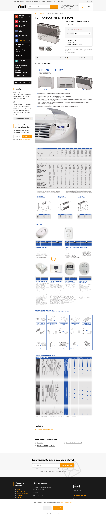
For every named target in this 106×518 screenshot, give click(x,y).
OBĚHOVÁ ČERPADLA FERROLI (21, 71)
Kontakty (60, 1)
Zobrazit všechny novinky (22, 118)
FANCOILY (22, 40)
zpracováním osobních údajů (50, 468)
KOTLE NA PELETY (22, 26)
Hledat (54, 7)
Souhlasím (58, 508)
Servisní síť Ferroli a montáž (33, 1)
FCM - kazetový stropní (20, 50)
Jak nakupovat (21, 491)
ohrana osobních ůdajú (66, 502)
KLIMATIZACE (23, 36)
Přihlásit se (26, 136)
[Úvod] (20, 7)
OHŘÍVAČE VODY (22, 61)
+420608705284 (69, 7)
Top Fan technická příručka (45, 430)
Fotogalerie (20, 495)
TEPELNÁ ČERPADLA (22, 31)
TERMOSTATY (19, 76)
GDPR (43, 1)
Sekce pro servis (51, 1)
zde (60, 514)
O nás (18, 489)
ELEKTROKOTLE (23, 21)
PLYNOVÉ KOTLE (21, 16)
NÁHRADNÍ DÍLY (20, 83)
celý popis (71, 24)
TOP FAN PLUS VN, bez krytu (46, 446)
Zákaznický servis (18, 1)
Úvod (36, 13)
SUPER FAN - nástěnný (19, 56)
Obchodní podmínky (22, 493)
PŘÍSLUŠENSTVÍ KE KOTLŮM (21, 66)
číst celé (22, 99)
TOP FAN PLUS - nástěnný (20, 45)
